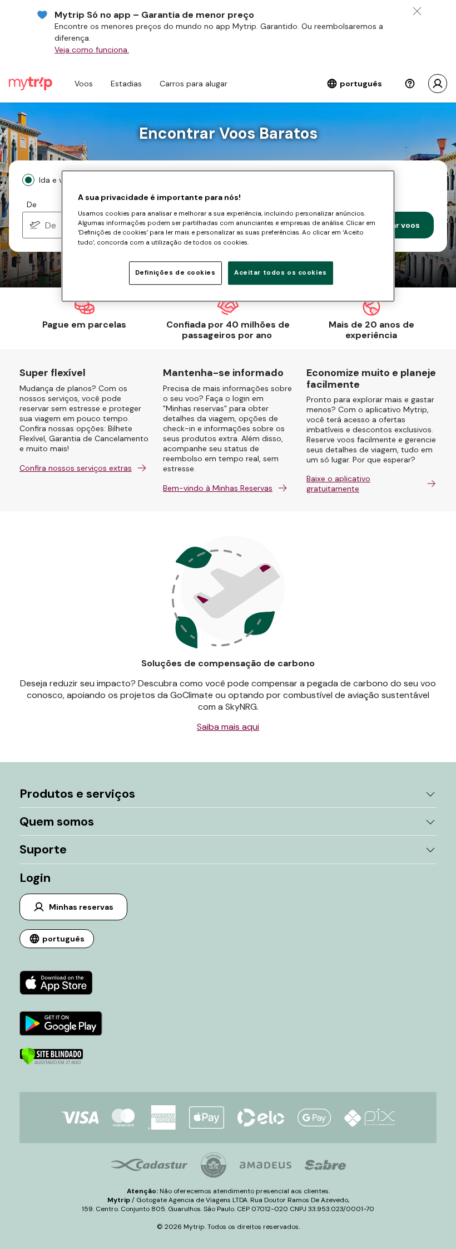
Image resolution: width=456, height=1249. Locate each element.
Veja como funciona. (91, 50)
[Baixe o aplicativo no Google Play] (60, 1024)
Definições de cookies (175, 273)
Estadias (126, 84)
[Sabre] (325, 1165)
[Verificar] (51, 1062)
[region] (228, 236)
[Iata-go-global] (213, 1165)
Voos (84, 84)
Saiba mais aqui (228, 727)
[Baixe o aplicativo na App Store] (60, 984)
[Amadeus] (265, 1165)
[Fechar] (417, 11)
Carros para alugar (193, 84)
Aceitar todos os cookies (280, 273)
